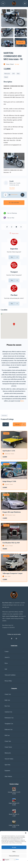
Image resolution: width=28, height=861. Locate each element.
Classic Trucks (8, 747)
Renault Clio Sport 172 (14, 814)
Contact (6, 651)
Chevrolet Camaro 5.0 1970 (14, 792)
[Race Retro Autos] (14, 3)
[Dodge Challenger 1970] (14, 800)
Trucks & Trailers (9, 758)
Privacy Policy (8, 680)
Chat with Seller (15, 202)
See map (17, 64)
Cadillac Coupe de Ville (14, 825)
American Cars (8, 712)
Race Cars (7, 706)
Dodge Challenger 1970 (14, 803)
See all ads (12, 187)
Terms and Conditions (10, 675)
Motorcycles (8, 753)
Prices (6, 663)
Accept (14, 847)
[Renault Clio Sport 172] (14, 811)
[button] (25, 833)
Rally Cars (7, 700)
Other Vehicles (8, 776)
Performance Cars (9, 717)
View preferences (14, 856)
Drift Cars (7, 735)
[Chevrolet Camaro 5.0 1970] (14, 789)
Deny (14, 851)
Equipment (7, 770)
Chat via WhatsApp (12, 213)
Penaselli (11, 181)
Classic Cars (8, 694)
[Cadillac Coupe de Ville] (14, 822)
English (7, 859)
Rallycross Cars (8, 729)
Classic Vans (8, 741)
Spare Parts (7, 764)
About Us (7, 657)
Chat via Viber (10, 217)
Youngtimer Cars (9, 723)
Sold (6, 669)
